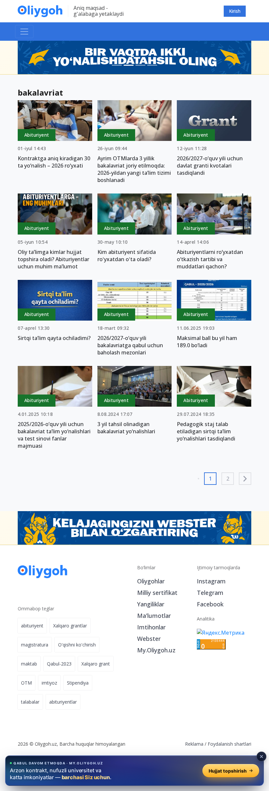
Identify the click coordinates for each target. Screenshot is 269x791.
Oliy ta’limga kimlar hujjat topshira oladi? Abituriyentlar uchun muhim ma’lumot (53, 259)
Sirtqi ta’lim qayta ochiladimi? (54, 338)
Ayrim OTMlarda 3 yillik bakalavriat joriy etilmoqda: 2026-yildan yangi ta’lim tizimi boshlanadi (134, 169)
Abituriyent (36, 135)
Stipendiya (78, 683)
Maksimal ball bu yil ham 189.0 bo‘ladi (207, 341)
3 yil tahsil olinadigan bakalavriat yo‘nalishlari (126, 427)
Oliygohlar (151, 581)
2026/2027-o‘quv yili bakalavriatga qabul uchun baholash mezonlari (130, 345)
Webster (149, 639)
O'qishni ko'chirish (77, 645)
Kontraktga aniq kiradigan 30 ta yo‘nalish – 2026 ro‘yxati (54, 162)
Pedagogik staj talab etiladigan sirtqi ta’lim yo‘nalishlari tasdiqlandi (206, 431)
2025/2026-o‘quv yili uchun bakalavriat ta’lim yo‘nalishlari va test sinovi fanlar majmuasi (54, 434)
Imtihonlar (151, 627)
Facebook (210, 604)
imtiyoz (49, 683)
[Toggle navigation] (24, 31)
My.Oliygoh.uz (156, 650)
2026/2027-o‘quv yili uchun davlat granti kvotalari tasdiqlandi (210, 165)
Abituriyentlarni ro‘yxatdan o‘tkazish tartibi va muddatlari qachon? (210, 259)
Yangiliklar (150, 604)
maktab (29, 664)
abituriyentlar (63, 702)
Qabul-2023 (59, 664)
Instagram (211, 581)
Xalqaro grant (95, 664)
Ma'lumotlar (154, 616)
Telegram (210, 593)
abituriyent (32, 625)
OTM (26, 683)
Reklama (194, 744)
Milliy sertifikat (157, 593)
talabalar (30, 702)
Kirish (234, 11)
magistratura (34, 645)
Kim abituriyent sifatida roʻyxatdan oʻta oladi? (126, 255)
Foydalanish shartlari (229, 744)
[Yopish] (261, 756)
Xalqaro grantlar (70, 625)
